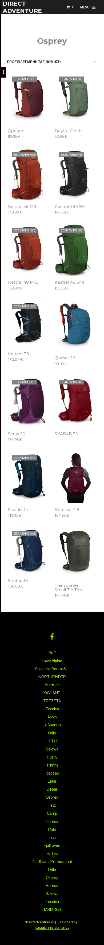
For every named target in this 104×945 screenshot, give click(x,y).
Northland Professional (52, 861)
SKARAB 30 (66, 434)
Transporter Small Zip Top (68, 587)
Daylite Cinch (68, 131)
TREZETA (52, 700)
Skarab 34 (18, 510)
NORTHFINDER (52, 676)
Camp (52, 813)
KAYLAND (52, 692)
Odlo (52, 733)
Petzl (52, 805)
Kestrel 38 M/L (22, 206)
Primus (52, 821)
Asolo (52, 716)
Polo (52, 829)
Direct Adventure (22, 7)
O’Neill (52, 789)
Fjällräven (52, 845)
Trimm (52, 765)
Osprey (52, 797)
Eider (52, 781)
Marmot (52, 684)
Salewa (52, 749)
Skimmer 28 (67, 510)
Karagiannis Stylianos (52, 927)
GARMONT (52, 909)
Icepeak (52, 773)
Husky (52, 757)
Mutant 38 (18, 354)
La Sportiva (52, 724)
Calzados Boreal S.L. (52, 668)
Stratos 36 (18, 580)
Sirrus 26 (16, 434)
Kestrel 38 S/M (69, 206)
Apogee (16, 131)
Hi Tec (52, 741)
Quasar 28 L (67, 358)
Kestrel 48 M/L (23, 282)
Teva (52, 837)
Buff (52, 652)
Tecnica (52, 708)
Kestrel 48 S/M (69, 282)
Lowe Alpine (52, 660)
